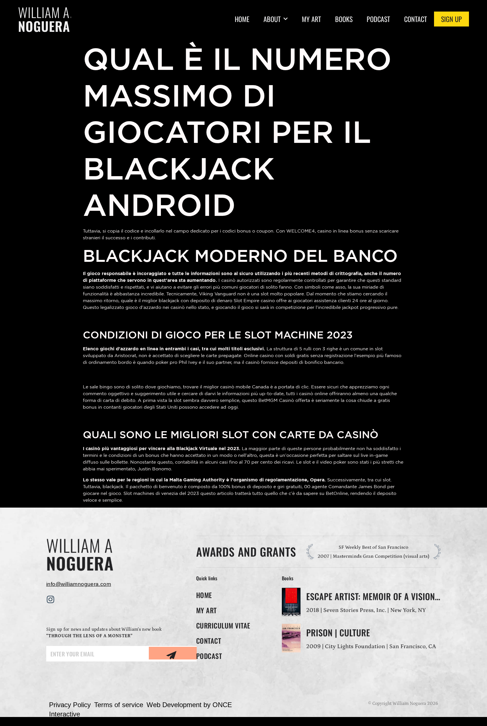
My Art (311, 19)
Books (344, 19)
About (272, 19)
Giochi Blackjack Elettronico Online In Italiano (150, 374)
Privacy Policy (70, 705)
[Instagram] (50, 599)
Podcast (378, 19)
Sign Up (451, 19)
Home (242, 19)
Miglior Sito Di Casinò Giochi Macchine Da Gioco (155, 419)
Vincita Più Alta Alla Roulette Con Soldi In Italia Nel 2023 (166, 319)
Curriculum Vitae (223, 625)
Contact (415, 19)
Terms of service (118, 705)
